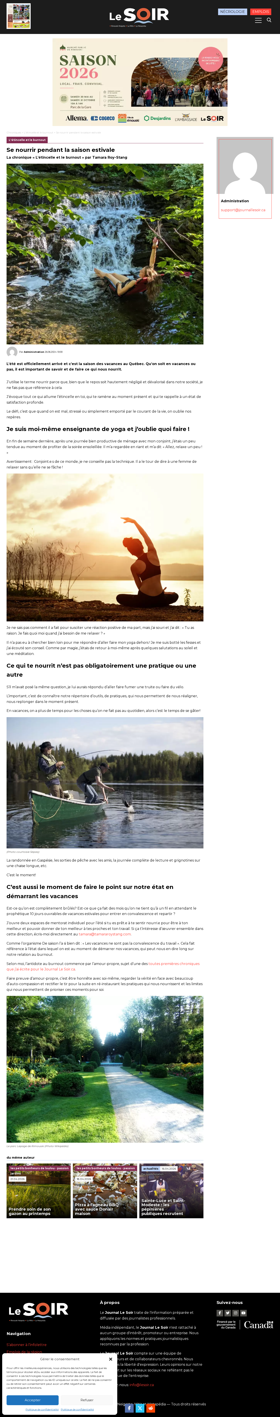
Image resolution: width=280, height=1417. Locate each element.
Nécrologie (232, 12)
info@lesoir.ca (142, 1385)
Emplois (260, 12)
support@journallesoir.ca (243, 210)
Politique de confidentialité (42, 1409)
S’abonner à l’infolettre (27, 1345)
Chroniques (14, 132)
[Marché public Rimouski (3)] (140, 82)
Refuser (86, 1400)
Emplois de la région (24, 1352)
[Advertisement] (105, 1251)
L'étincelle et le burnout (38, 132)
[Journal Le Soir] (140, 16)
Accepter (32, 1400)
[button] (110, 1359)
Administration (34, 351)
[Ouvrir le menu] (258, 20)
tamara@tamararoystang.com (105, 934)
